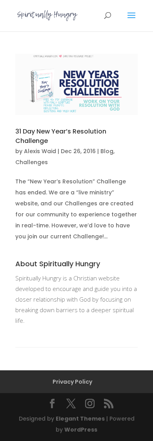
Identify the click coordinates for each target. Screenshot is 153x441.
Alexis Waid (40, 151)
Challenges (31, 162)
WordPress (80, 430)
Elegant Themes (80, 419)
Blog (106, 151)
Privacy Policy (72, 382)
